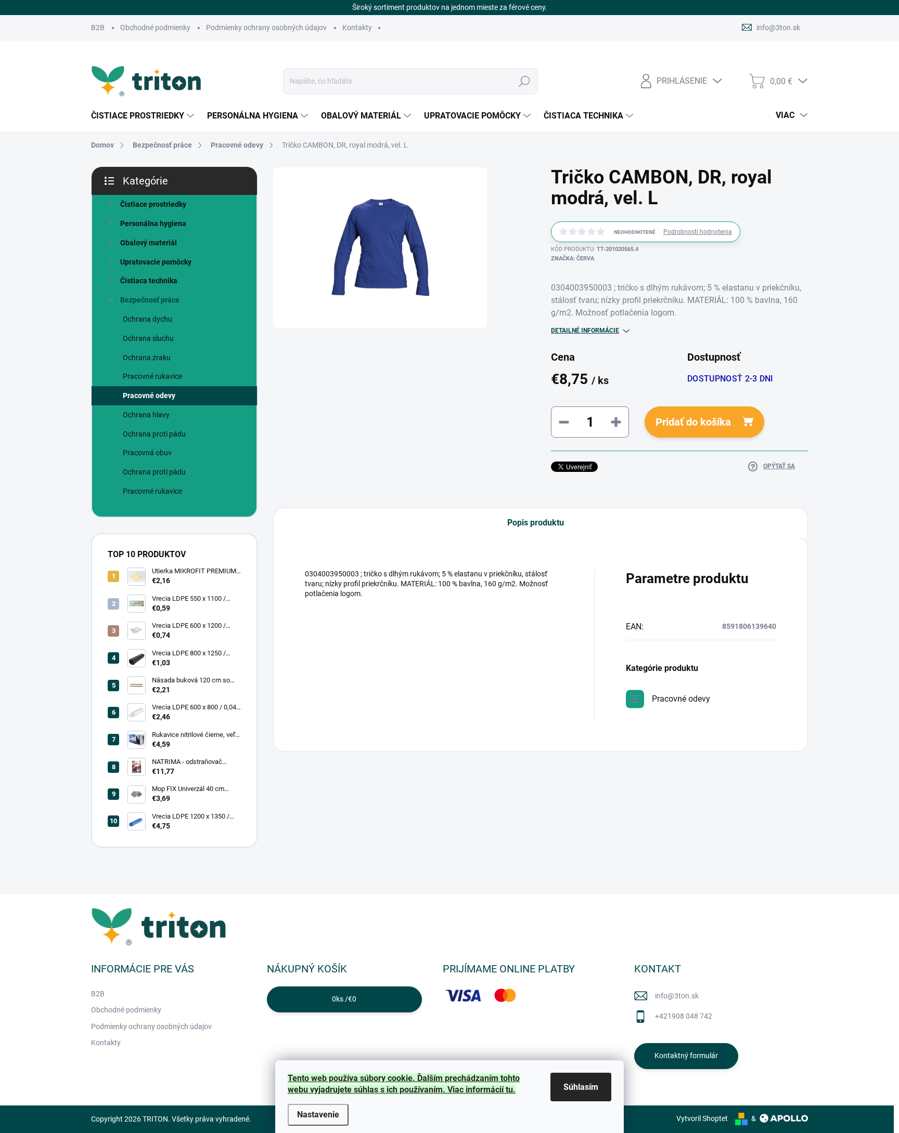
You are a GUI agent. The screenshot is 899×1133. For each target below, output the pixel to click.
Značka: (572, 258)
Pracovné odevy (149, 395)
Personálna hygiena (153, 223)
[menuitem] (144, 115)
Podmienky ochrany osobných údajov (266, 27)
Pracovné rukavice (152, 376)
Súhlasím (580, 1087)
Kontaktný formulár (686, 1055)
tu (509, 1090)
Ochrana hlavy (146, 415)
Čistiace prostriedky (153, 204)
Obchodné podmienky (155, 27)
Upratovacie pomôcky (155, 262)
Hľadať (524, 81)
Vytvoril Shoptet (702, 1118)
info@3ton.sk (677, 996)
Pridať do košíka (693, 422)
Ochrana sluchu (148, 338)
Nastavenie (318, 1114)
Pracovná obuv (147, 453)
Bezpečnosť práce (149, 300)
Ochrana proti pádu (154, 434)
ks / (344, 999)
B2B (98, 27)
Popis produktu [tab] (535, 523)
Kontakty (357, 27)
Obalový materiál (148, 243)
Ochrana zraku (147, 357)
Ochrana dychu (147, 319)
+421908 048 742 (683, 1016)
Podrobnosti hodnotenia (697, 231)
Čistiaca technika (148, 280)
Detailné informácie (585, 330)
